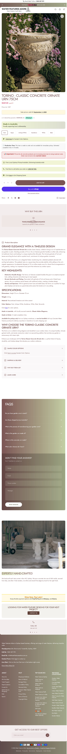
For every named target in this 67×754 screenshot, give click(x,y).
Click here (9, 139)
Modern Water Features (55, 704)
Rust (4, 133)
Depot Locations (6, 683)
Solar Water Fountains (57, 692)
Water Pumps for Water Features (55, 695)
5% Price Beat (5, 678)
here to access (12, 353)
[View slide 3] (35, 230)
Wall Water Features (56, 698)
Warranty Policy (22, 685)
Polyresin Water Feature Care (22, 689)
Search (3, 695)
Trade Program (6, 680)
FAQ (3, 692)
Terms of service (31, 752)
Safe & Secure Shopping (5, 689)
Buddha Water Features (54, 708)
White (43, 133)
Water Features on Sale (41, 693)
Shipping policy (39, 752)
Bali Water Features (56, 712)
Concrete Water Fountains (55, 681)
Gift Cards (37, 707)
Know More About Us (8, 664)
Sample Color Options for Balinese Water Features (40, 702)
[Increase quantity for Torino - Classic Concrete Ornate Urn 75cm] (12, 182)
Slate (51, 133)
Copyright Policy (22, 697)
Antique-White (23, 133)
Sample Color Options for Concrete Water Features (40, 697)
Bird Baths (53, 714)
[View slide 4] (37, 230)
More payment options (33, 193)
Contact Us (33, 611)
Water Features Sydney (40, 675)
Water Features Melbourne (38, 678)
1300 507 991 (40, 1)
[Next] (64, 5)
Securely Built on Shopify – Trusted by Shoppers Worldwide (40, 749)
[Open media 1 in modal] (62, 16)
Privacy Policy (21, 692)
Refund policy (18, 752)
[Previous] (2, 5)
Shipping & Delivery (23, 675)
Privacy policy (24, 752)
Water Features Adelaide (38, 686)
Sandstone (34, 133)
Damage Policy (22, 680)
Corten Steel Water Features (56, 685)
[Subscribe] (47, 736)
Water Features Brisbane (38, 682)
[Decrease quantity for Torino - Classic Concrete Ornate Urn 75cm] (4, 182)
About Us (4, 675)
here (10, 175)
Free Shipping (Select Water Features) (40, 712)
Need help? (62, 198)
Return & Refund (22, 678)
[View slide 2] (32, 230)
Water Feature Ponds (56, 701)
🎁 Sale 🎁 (38, 709)
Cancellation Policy (23, 683)
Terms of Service (22, 695)
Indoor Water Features (57, 689)
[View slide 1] (30, 230)
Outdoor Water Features (55, 677)
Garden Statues (55, 717)
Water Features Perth (40, 690)
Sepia (12, 133)
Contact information (46, 752)
